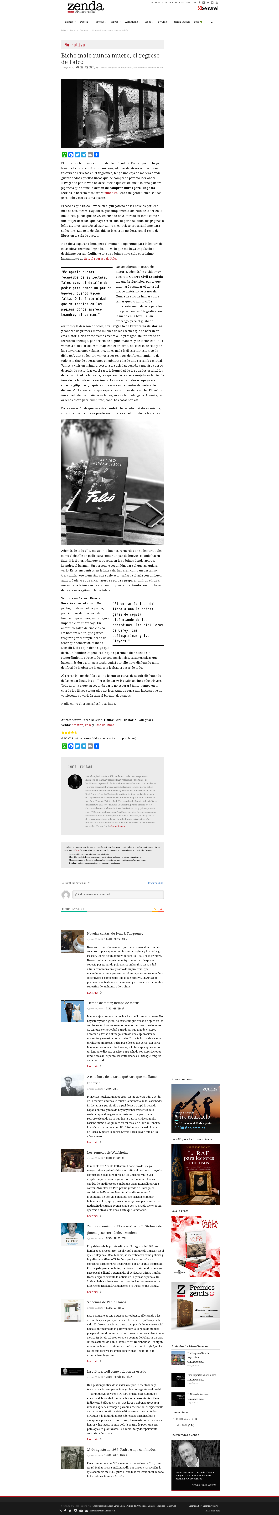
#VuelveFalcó (125, 67)
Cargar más (112, 1488)
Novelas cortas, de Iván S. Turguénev (115, 933)
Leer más (92, 992)
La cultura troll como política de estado (116, 1371)
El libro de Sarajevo (198, 1394)
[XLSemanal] (208, 8)
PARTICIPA (185, 3)
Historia (99, 21)
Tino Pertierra (115, 1008)
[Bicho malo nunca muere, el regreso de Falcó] (112, 113)
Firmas (69, 21)
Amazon (77, 725)
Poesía (84, 21)
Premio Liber (195, 1506)
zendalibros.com (115, 1238)
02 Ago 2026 (193, 1365)
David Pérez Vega (116, 939)
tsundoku (110, 193)
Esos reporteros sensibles (201, 1374)
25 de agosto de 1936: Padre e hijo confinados (121, 1449)
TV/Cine (162, 21)
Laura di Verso (115, 1307)
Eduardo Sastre (115, 1158)
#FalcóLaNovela (108, 67)
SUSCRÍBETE (171, 3)
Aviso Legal (119, 1506)
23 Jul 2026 (192, 1402)
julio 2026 (181, 1425)
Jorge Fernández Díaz (119, 1377)
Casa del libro (104, 725)
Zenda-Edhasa (182, 21)
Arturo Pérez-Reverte (144, 67)
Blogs (148, 21)
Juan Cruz (112, 1088)
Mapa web (171, 1506)
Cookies (151, 1506)
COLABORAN (157, 3)
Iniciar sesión (155, 882)
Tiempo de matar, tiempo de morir (113, 1003)
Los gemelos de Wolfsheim (107, 1152)
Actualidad (131, 21)
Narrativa (84, 30)
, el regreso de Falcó (101, 258)
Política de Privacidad (136, 1506)
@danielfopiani (117, 826)
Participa (161, 1506)
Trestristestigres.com (103, 1506)
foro (77, 850)
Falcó (160, 67)
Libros (114, 21)
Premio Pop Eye (210, 1506)
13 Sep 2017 (67, 67)
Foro (196, 21)
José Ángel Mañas (116, 1455)
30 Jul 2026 (192, 1383)
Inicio (63, 30)
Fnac (88, 725)
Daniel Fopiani (85, 67)
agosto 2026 (183, 1419)
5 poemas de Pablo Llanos (106, 1302)
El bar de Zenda (195, 1362)
